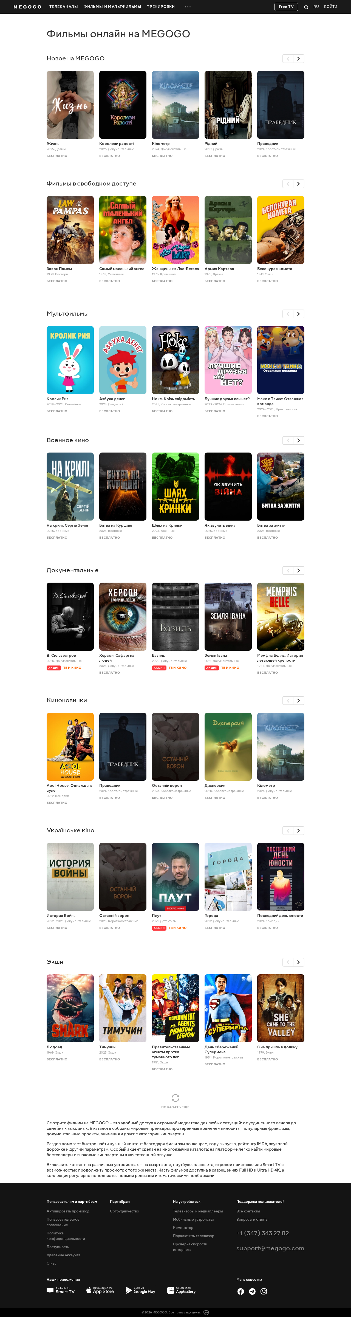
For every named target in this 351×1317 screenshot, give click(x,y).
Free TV (286, 6)
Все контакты (248, 1211)
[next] (298, 58)
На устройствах (186, 1201)
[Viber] (263, 1291)
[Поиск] (306, 6)
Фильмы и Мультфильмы (112, 6)
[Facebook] (240, 1291)
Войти (330, 7)
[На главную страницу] (27, 7)
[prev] (287, 58)
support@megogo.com (270, 1248)
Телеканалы (63, 6)
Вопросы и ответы (252, 1219)
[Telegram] (252, 1291)
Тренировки (161, 6)
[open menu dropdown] (187, 7)
